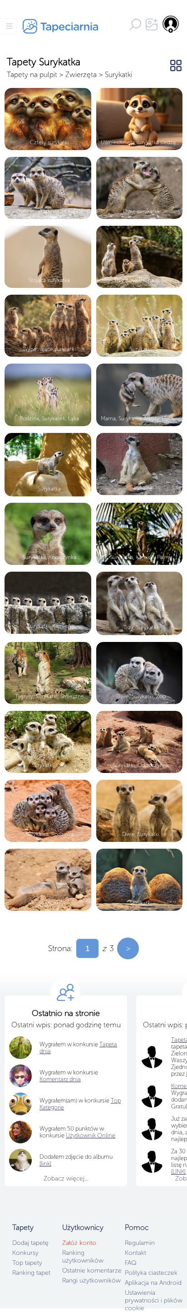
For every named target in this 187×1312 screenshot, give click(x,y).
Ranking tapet (31, 1273)
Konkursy (25, 1253)
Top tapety (27, 1263)
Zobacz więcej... (66, 1178)
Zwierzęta (81, 74)
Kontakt (135, 1253)
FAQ (130, 1263)
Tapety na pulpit (32, 74)
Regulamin (140, 1243)
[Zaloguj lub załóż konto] (171, 24)
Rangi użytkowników (91, 1280)
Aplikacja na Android (153, 1283)
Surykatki (118, 74)
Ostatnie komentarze (92, 1270)
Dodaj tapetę (30, 1243)
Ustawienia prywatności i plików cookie (153, 1300)
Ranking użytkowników (82, 1256)
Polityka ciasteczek (151, 1273)
